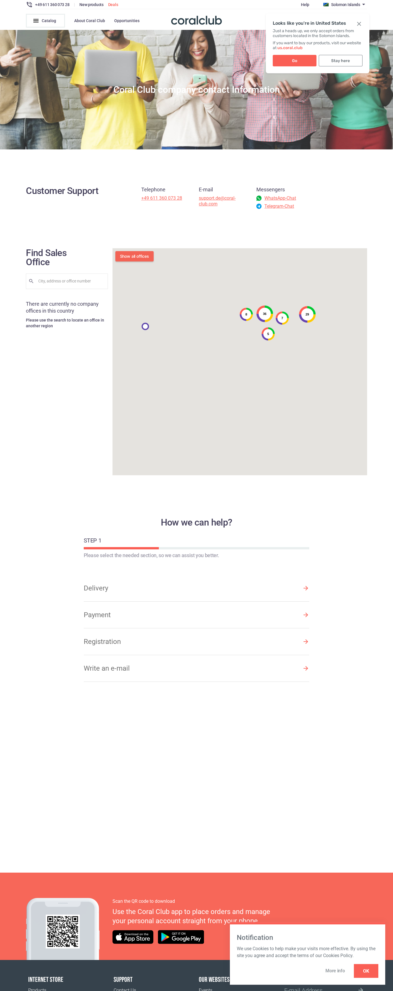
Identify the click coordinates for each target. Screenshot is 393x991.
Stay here (340, 60)
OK (366, 971)
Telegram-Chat (279, 206)
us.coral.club (290, 47)
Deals (113, 5)
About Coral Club (89, 20)
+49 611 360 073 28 (161, 198)
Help (305, 4)
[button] (145, 326)
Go (294, 60)
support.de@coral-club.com (217, 201)
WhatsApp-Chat (280, 198)
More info (335, 970)
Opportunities (127, 21)
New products (91, 5)
